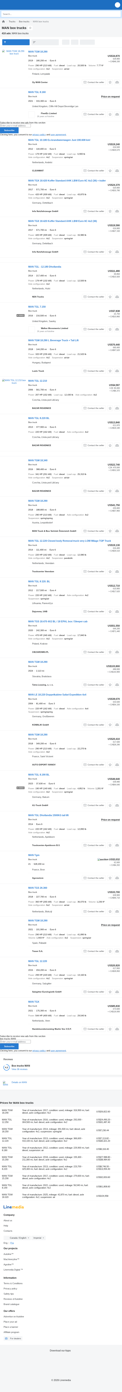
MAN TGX (33, 1002)
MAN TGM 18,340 (37, 460)
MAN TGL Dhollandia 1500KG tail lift (48, 815)
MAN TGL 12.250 (7, 1120)
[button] (117, 5)
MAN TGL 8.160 (37, 92)
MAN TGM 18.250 (7, 1130)
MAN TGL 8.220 (7, 1167)
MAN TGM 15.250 (7, 1158)
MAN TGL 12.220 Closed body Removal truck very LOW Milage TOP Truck (69, 541)
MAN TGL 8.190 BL (39, 774)
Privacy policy (10, 1288)
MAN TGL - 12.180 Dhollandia (44, 266)
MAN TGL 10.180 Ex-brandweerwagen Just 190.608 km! (59, 140)
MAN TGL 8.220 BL (39, 418)
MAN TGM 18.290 (37, 51)
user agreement (58, 134)
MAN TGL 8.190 (7, 1186)
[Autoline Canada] (19, 5)
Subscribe (9, 130)
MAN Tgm (33, 855)
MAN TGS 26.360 (37, 888)
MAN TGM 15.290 (7, 1177)
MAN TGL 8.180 (7, 1148)
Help (6, 1225)
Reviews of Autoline (13, 1299)
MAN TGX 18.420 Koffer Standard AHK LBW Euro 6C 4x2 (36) (62, 221)
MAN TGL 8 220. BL (39, 581)
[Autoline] (3, 21)
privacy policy (39, 134)
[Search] (118, 14)
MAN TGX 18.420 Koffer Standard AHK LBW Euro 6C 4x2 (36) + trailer (67, 180)
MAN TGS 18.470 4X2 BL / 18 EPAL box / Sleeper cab (57, 621)
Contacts (8, 1231)
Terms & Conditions (13, 1283)
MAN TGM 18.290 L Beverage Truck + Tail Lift (53, 340)
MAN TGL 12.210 (37, 381)
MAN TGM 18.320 (7, 1195)
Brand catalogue (11, 1304)
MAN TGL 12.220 (37, 961)
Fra (12, 1243)
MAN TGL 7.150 (37, 306)
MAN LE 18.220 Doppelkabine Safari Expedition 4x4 (57, 694)
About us (8, 1220)
